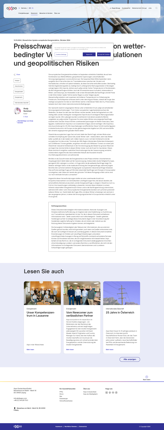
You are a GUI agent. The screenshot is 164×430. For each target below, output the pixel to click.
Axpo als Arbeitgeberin (90, 394)
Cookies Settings (61, 54)
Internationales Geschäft (21, 102)
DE (30, 8)
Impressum (58, 426)
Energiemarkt (18, 97)
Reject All (89, 54)
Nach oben (146, 379)
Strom (61, 394)
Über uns (57, 13)
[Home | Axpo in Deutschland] (12, 8)
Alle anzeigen (130, 359)
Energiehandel (19, 91)
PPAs (61, 392)
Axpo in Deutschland (89, 392)
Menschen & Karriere (45, 13)
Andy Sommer (19, 86)
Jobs (149, 8)
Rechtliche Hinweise (71, 426)
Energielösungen (24, 13)
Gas (61, 396)
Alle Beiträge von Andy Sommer (25, 121)
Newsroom (34, 13)
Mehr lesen (30, 349)
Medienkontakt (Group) (139, 8)
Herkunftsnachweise (66, 401)
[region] (83, 51)
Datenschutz (83, 426)
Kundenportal (126, 8)
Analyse (17, 80)
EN (32, 8)
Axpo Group (116, 8)
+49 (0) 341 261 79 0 (21, 400)
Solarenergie (64, 398)
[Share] (14, 75)
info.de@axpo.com (20, 398)
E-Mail (25, 117)
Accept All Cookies (104, 54)
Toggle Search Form (156, 8)
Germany (24, 8)
